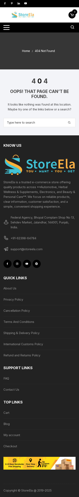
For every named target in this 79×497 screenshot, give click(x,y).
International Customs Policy (23, 344)
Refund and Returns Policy (21, 355)
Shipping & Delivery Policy (21, 333)
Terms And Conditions (18, 322)
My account (11, 435)
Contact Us (11, 389)
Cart (6, 413)
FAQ (6, 378)
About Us (9, 288)
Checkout (10, 446)
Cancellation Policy (16, 311)
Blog (6, 424)
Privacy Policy (13, 299)
